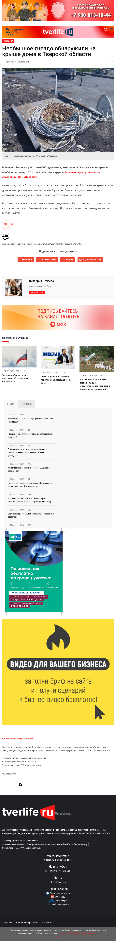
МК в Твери (61, 900)
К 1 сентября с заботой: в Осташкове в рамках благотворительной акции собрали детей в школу (29, 500)
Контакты (47, 922)
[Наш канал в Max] (20, 785)
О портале (7, 922)
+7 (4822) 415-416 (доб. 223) (58, 871)
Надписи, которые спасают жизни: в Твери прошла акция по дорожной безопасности (30, 484)
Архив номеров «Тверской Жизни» (18, 738)
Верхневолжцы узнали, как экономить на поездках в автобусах (31, 515)
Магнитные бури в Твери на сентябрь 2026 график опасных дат (29, 469)
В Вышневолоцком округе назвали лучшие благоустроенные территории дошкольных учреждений (27, 452)
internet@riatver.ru (58, 882)
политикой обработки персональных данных (80, 933)
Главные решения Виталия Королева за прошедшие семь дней (57, 379)
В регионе (8, 41)
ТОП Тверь (60, 897)
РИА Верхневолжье (60, 904)
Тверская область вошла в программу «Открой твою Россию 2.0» (16, 378)
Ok (58, 937)
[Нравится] (5, 224)
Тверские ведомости (60, 893)
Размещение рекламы (27, 922)
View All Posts (37, 292)
